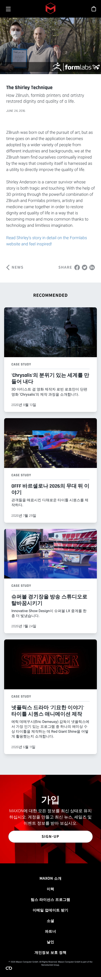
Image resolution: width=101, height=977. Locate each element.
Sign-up (51, 836)
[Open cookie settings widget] (9, 968)
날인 (50, 941)
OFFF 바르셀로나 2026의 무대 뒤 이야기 (50, 489)
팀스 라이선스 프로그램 (50, 899)
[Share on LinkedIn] (92, 267)
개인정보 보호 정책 (50, 952)
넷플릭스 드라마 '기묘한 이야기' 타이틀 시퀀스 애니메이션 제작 (47, 710)
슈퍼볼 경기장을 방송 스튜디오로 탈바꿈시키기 (49, 600)
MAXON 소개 (50, 878)
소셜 (50, 920)
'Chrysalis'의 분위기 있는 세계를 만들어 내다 (50, 378)
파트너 (50, 931)
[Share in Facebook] (77, 267)
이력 (50, 889)
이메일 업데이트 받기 (50, 910)
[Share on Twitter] (84, 267)
